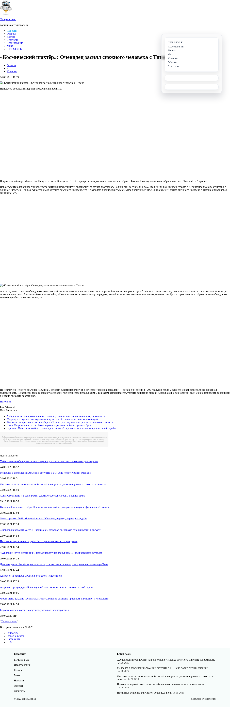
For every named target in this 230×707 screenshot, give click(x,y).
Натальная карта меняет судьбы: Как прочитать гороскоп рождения (38, 541)
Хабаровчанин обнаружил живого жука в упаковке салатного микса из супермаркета (56, 416)
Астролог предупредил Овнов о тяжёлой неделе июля (31, 575)
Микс (10, 45)
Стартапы (12, 39)
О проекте (13, 632)
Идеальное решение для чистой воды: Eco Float (144, 692)
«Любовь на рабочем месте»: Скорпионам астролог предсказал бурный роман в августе (50, 529)
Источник (5, 401)
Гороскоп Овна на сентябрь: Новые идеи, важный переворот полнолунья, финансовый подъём (61, 428)
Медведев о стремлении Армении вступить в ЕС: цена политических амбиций (52, 419)
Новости (12, 30)
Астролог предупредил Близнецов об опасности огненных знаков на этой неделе (47, 587)
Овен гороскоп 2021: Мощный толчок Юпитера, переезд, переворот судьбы (43, 518)
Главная (11, 65)
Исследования (15, 42)
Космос (11, 36)
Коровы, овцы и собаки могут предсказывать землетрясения (34, 610)
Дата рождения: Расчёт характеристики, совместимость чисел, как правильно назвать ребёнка (54, 564)
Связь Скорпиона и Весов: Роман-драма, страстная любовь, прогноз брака (49, 425)
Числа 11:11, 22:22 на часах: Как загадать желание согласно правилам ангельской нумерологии (54, 598)
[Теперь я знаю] (6, 14)
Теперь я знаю (9, 621)
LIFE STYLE (14, 48)
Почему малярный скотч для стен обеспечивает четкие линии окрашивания (160, 684)
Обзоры (11, 33)
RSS (9, 642)
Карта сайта (13, 639)
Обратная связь (15, 635)
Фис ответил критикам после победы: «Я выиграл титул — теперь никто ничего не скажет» (60, 422)
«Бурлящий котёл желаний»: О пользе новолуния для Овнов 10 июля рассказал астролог (51, 552)
